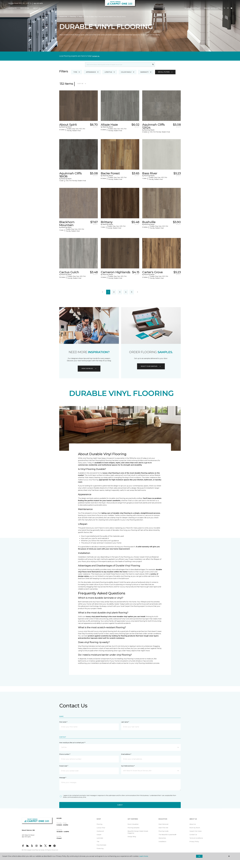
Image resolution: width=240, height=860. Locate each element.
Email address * (126, 754)
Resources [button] (24, 8)
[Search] (153, 64)
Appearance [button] (91, 72)
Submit (120, 805)
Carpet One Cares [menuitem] (195, 831)
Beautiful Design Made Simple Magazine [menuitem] (138, 832)
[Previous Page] (102, 292)
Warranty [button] (144, 72)
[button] (224, 8)
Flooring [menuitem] (99, 824)
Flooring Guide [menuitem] (163, 831)
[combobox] (118, 64)
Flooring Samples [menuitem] (133, 828)
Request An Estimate (212, 8)
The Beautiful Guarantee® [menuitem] (167, 834)
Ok (199, 856)
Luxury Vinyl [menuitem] (101, 828)
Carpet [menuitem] (99, 834)
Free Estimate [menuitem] (101, 845)
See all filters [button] (164, 72)
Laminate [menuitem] (100, 838)
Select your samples (149, 366)
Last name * (125, 722)
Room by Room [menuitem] (194, 828)
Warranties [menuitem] (162, 838)
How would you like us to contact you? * (72, 742)
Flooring (73, 16)
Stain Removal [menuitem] (163, 824)
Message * (62, 777)
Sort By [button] (80, 83)
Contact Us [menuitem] (193, 834)
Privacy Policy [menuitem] (194, 841)
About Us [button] (36, 8)
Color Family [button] (126, 72)
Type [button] (75, 72)
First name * (63, 722)
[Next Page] (137, 292)
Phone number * (64, 754)
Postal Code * (63, 766)
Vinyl (80, 16)
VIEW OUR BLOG (87, 368)
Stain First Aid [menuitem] (163, 828)
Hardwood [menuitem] (100, 831)
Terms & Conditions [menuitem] (196, 838)
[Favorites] (228, 8)
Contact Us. (96, 56)
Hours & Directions (192, 8)
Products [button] (12, 8)
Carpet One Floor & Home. (36, 850)
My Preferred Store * (128, 766)
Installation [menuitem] (162, 841)
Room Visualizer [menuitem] (133, 824)
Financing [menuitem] (100, 848)
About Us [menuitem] (192, 824)
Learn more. (143, 856)
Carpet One (63, 16)
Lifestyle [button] (108, 72)
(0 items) (231, 8)
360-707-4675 (38, 3)
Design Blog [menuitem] (132, 836)
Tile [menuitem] (98, 841)
